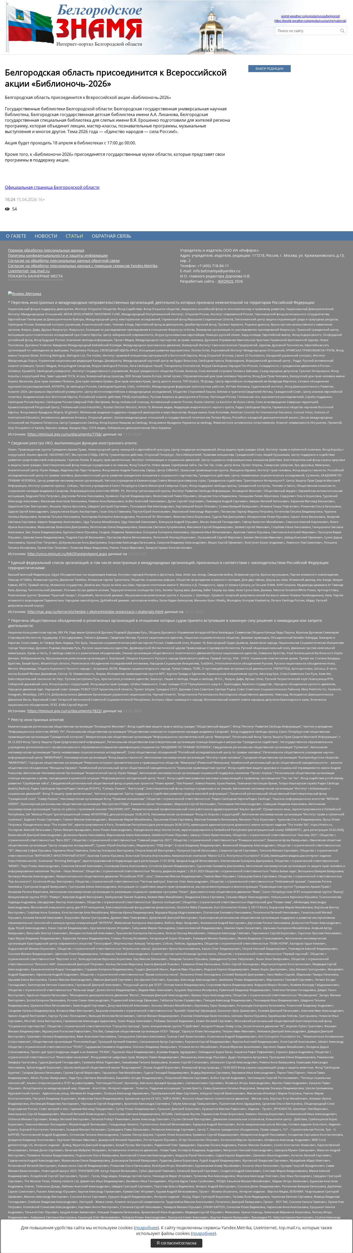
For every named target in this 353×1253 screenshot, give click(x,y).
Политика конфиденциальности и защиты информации (58, 255)
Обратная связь (111, 236)
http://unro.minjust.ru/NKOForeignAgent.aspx (67, 553)
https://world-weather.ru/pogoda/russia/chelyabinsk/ (310, 21)
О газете (16, 236)
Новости (46, 236)
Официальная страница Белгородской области (52, 187)
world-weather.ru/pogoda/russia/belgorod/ (310, 16)
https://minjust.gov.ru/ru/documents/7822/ (64, 710)
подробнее (146, 1228)
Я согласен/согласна (176, 1243)
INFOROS (226, 281)
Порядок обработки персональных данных (46, 250)
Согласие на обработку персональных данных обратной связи (64, 260)
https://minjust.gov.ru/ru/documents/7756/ (64, 434)
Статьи (74, 236)
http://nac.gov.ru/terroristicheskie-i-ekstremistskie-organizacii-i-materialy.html (95, 611)
